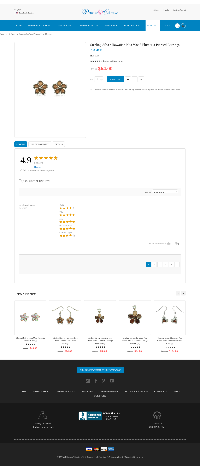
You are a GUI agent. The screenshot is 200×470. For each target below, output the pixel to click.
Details (59, 144)
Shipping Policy (66, 391)
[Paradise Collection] (100, 12)
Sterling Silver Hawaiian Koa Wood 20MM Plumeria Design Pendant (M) (135, 341)
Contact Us (160, 391)
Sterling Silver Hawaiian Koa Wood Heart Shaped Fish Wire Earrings (169, 341)
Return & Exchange (136, 391)
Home (2, 34)
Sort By (148, 193)
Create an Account (179, 10)
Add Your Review (116, 61)
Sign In (166, 10)
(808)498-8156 (157, 427)
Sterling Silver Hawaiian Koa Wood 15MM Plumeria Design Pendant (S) (100, 341)
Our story (100, 396)
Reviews (20, 144)
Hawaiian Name (109, 391)
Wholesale (88, 391)
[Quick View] (30, 317)
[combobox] (177, 25)
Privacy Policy (42, 391)
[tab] (20, 144)
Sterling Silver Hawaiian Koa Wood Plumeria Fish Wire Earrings (65, 341)
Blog (177, 391)
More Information (39, 144)
